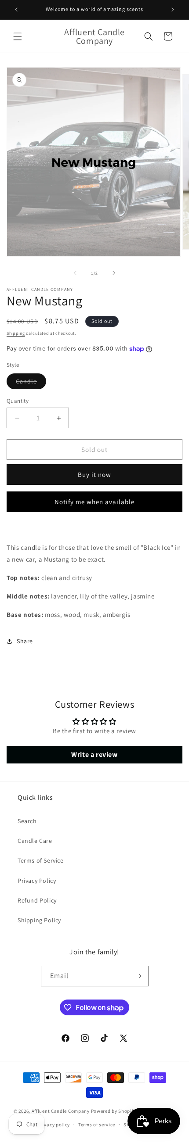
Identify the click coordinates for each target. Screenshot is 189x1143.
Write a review (94, 754)
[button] (17, 36)
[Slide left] (75, 273)
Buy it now (94, 474)
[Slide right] (114, 273)
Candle (31, 383)
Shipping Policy (39, 920)
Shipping (16, 333)
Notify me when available (94, 502)
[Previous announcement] (16, 9)
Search (27, 821)
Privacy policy (53, 1125)
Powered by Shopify (113, 1111)
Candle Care (35, 841)
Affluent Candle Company (61, 1111)
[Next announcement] (172, 9)
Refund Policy (37, 900)
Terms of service (96, 1125)
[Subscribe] (138, 976)
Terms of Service (41, 860)
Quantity (18, 401)
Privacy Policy (37, 881)
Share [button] (25, 641)
